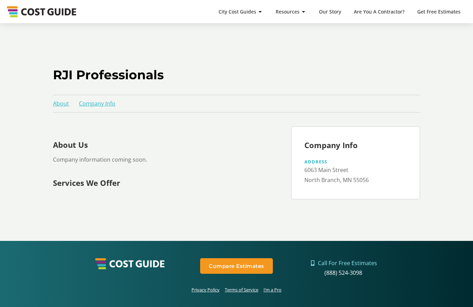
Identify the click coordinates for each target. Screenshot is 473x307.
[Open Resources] (303, 11)
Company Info (97, 103)
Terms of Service (241, 290)
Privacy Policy (205, 290)
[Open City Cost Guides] (260, 11)
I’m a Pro (273, 290)
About (61, 103)
